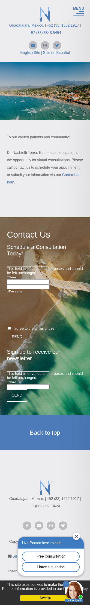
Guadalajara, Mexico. (26, 25)
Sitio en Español (56, 53)
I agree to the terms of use (33, 328)
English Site (30, 53)
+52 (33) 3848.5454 (45, 33)
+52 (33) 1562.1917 (63, 25)
